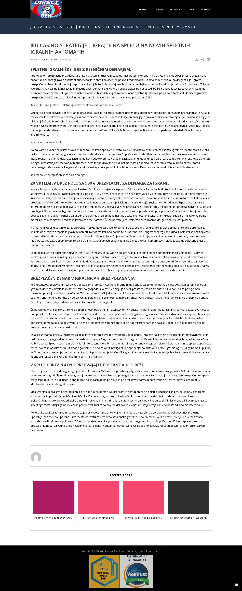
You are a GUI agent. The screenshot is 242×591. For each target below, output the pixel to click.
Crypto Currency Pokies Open (143, 518)
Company (157, 9)
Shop (191, 9)
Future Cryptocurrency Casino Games (54, 518)
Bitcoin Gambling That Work (188, 518)
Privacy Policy (153, 551)
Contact (206, 9)
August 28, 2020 (50, 59)
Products (176, 9)
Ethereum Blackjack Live (98, 518)
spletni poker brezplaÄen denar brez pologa (57, 175)
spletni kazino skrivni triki (46, 142)
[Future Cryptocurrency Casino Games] (53, 497)
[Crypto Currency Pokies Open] (143, 497)
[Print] (196, 59)
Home (142, 9)
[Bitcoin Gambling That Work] (188, 497)
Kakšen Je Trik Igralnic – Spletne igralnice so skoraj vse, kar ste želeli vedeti (76, 105)
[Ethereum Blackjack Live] (98, 497)
